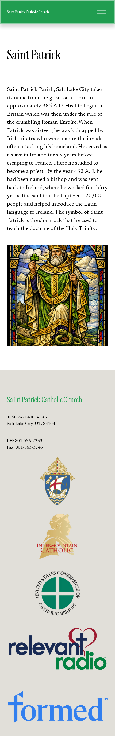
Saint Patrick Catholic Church (28, 12)
